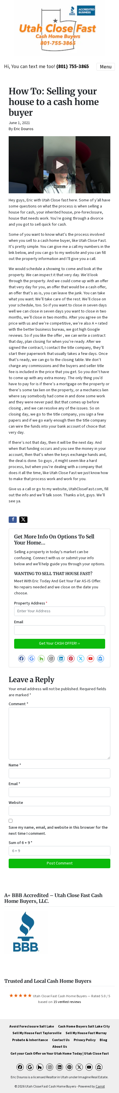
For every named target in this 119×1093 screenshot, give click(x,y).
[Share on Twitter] (23, 519)
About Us (59, 1046)
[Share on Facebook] (13, 519)
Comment (18, 704)
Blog (103, 1040)
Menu (106, 66)
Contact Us (61, 1040)
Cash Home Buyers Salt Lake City (84, 1026)
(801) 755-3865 (72, 66)
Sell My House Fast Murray (86, 1033)
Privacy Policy (85, 1040)
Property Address (30, 603)
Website (16, 803)
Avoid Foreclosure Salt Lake (31, 1026)
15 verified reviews (67, 1001)
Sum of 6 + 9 (20, 843)
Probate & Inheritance (30, 1040)
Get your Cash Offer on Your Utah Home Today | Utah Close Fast (59, 1053)
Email (18, 622)
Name (15, 765)
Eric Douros (24, 129)
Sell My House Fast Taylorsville (37, 1033)
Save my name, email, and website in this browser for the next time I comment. (58, 830)
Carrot (100, 1086)
